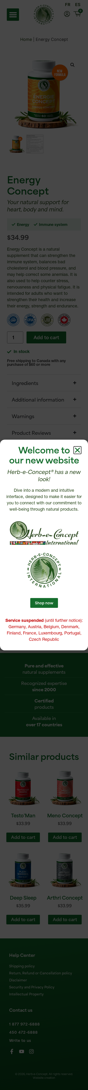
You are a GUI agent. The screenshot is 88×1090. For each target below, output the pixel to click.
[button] (77, 450)
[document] (44, 545)
